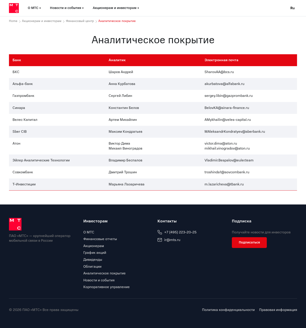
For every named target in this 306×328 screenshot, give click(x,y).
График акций (94, 252)
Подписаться (249, 242)
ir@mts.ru (172, 240)
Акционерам (93, 245)
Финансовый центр (80, 21)
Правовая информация (278, 310)
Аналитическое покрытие (104, 273)
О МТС (88, 232)
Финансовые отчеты (100, 239)
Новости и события (98, 280)
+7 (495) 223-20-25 (180, 232)
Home (13, 21)
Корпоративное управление (106, 287)
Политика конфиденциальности (228, 310)
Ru (292, 8)
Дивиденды (92, 259)
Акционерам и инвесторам (41, 21)
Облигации (92, 266)
